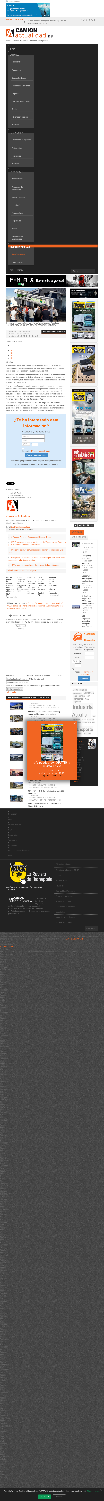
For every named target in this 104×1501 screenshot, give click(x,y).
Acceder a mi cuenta (64, 922)
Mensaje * (10, 675)
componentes (79, 695)
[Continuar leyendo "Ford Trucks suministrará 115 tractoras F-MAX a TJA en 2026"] (16, 798)
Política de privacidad (64, 896)
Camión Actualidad (23, 331)
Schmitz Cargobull (17, 495)
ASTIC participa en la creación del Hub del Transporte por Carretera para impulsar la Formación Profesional (37, 543)
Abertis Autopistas (80, 689)
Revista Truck (61, 880)
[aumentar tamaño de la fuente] (26, 336)
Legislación (77, 719)
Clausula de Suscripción (65, 906)
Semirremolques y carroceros (21, 497)
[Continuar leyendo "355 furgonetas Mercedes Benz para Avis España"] (76, 607)
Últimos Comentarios (79, 537)
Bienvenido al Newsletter (66, 891)
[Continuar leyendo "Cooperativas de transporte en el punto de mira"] (76, 567)
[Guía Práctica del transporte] (83, 466)
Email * (61, 675)
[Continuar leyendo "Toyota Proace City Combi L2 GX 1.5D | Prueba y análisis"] (16, 744)
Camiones (88, 692)
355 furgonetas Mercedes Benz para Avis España (87, 621)
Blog (77, 781)
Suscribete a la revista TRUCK (68, 870)
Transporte (83, 729)
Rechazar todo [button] (6, 944)
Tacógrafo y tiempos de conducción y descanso (87, 559)
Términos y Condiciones (40, 451)
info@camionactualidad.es (21, 527)
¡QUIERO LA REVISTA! (52, 776)
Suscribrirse (60, 912)
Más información (93, 1491)
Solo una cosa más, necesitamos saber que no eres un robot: (33, 685)
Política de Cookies (63, 901)
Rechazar (59, 1497)
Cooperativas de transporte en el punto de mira (87, 579)
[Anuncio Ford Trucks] (52, 280)
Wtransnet (87, 733)
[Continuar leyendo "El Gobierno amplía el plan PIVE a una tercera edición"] (76, 587)
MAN (84, 719)
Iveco (94, 716)
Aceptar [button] (3, 956)
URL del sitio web (37, 679)
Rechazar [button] (4, 959)
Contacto (59, 875)
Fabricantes (37, 787)
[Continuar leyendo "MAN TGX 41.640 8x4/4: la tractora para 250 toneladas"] (16, 785)
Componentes (38, 708)
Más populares (77, 532)
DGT (88, 696)
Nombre (77, 653)
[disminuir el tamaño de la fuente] (24, 336)
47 (85, 572)
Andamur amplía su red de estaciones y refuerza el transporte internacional (54, 586)
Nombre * (30, 675)
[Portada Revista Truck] (83, 320)
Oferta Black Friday (63, 864)
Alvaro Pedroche (47, 705)
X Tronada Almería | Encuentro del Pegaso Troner (31, 537)
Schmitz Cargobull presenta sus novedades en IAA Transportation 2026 (23, 584)
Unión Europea (77, 733)
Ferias (87, 699)
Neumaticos (86, 722)
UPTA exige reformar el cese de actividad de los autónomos (35, 565)
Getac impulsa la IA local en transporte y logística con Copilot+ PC (42, 586)
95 (85, 552)
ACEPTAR (45, 1497)
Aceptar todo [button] (5, 941)
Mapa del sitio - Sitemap (65, 917)
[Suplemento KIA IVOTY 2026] (83, 363)
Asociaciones (77, 693)
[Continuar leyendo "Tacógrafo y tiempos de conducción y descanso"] (76, 544)
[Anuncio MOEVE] (28, 9)
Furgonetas (77, 701)
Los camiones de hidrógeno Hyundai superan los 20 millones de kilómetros (46, 21)
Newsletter (60, 885)
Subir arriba (91, 929)
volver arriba (11, 692)
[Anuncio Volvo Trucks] (84, 292)
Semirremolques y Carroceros (54, 332)
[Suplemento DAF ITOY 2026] (83, 416)
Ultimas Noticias (39, 720)
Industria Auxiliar (16, 493)
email (77, 657)
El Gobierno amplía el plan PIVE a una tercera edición (88, 600)
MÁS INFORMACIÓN (74, 938)
